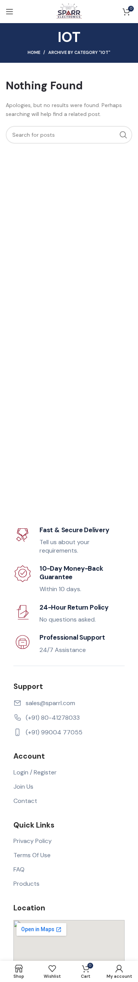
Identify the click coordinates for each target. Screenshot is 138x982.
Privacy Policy (32, 841)
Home (34, 52)
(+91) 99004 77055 (54, 732)
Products (26, 884)
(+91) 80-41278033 (53, 718)
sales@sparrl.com (50, 703)
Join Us (23, 787)
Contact (25, 801)
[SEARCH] (123, 135)
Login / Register (35, 772)
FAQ (19, 869)
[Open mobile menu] (9, 11)
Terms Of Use (32, 855)
